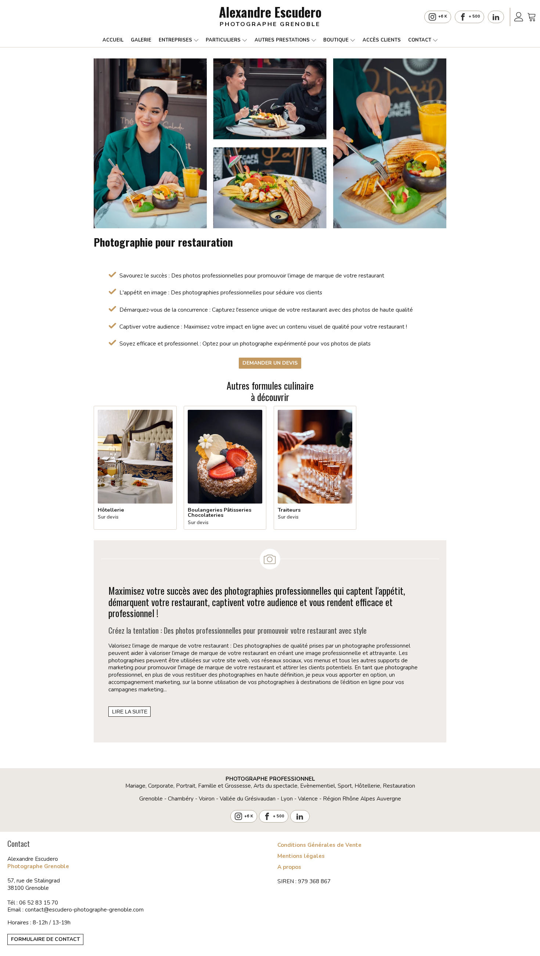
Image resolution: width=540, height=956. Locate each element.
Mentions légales (301, 856)
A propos (289, 867)
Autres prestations (282, 40)
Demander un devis (270, 362)
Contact (419, 40)
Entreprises (175, 40)
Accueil (112, 40)
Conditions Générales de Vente (319, 845)
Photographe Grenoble (38, 866)
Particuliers (223, 40)
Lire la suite (129, 712)
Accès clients (382, 40)
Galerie (141, 40)
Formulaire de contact (45, 939)
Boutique (336, 40)
